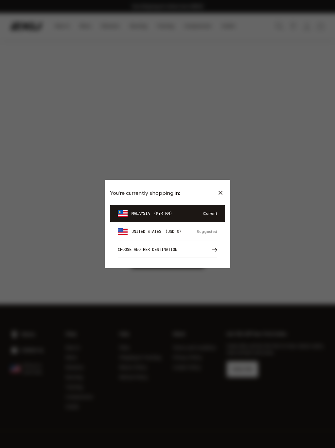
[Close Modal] (222, 193)
